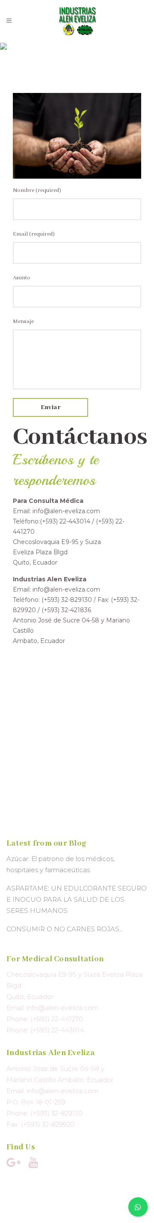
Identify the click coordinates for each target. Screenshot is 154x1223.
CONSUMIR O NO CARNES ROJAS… (64, 929)
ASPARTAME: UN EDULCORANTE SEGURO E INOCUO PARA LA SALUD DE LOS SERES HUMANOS (76, 899)
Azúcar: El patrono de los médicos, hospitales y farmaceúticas (60, 864)
